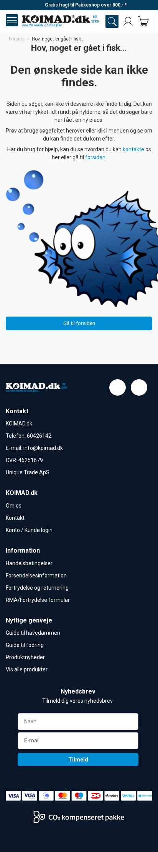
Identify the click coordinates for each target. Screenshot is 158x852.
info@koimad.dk (43, 448)
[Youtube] (139, 387)
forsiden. (96, 157)
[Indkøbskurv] (143, 21)
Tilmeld (78, 760)
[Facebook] (117, 387)
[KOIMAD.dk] (60, 21)
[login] (128, 21)
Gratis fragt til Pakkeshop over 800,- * (86, 5)
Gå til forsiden (79, 323)
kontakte (134, 149)
